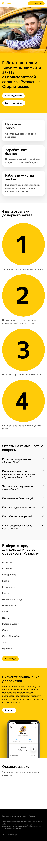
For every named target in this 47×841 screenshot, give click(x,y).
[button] (23, 461)
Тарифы (32, 816)
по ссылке (31, 269)
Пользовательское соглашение (14, 816)
